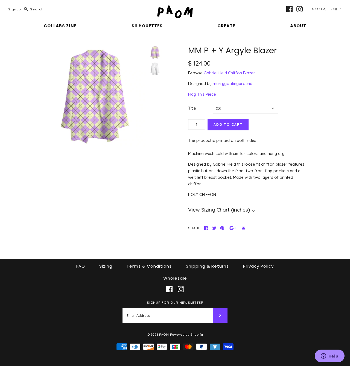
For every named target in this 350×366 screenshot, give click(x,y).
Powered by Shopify (186, 334)
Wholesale (175, 278)
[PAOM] (175, 8)
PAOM (164, 334)
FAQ (80, 266)
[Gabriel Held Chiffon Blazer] (155, 69)
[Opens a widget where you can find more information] (329, 356)
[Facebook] (289, 9)
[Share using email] (243, 228)
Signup (14, 9)
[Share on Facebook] (206, 228)
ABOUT (298, 26)
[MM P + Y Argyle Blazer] (94, 96)
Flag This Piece (202, 94)
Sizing (105, 266)
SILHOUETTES (147, 26)
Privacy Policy (258, 266)
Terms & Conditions (149, 266)
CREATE (226, 26)
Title (192, 108)
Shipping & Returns (207, 266)
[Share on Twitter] (214, 228)
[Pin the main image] (222, 228)
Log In (336, 9)
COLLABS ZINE (60, 26)
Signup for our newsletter (175, 302)
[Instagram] (299, 9)
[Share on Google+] (233, 228)
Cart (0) (320, 9)
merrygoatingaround (232, 83)
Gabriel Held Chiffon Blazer (229, 72)
